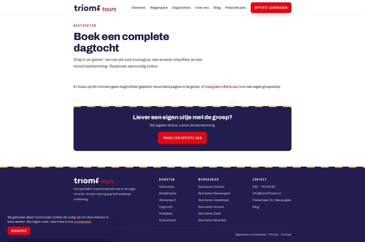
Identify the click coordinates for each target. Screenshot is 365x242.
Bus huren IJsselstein (213, 200)
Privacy (273, 234)
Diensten (139, 7)
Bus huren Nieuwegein (214, 193)
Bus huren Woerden (212, 220)
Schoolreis (166, 186)
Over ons (202, 7)
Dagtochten (181, 7)
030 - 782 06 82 (263, 186)
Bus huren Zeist (209, 213)
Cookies (286, 234)
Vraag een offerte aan (182, 138)
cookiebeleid (82, 221)
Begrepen (18, 231)
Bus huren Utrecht (211, 186)
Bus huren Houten (211, 207)
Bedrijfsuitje (167, 193)
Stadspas (166, 213)
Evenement (167, 220)
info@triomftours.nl (266, 193)
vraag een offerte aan (221, 87)
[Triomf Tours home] (95, 7)
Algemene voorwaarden (251, 234)
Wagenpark (159, 7)
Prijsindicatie (235, 7)
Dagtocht (166, 207)
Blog (217, 7)
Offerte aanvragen (271, 7)
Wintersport (167, 200)
